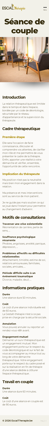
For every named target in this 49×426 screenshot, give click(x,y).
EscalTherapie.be (22, 420)
